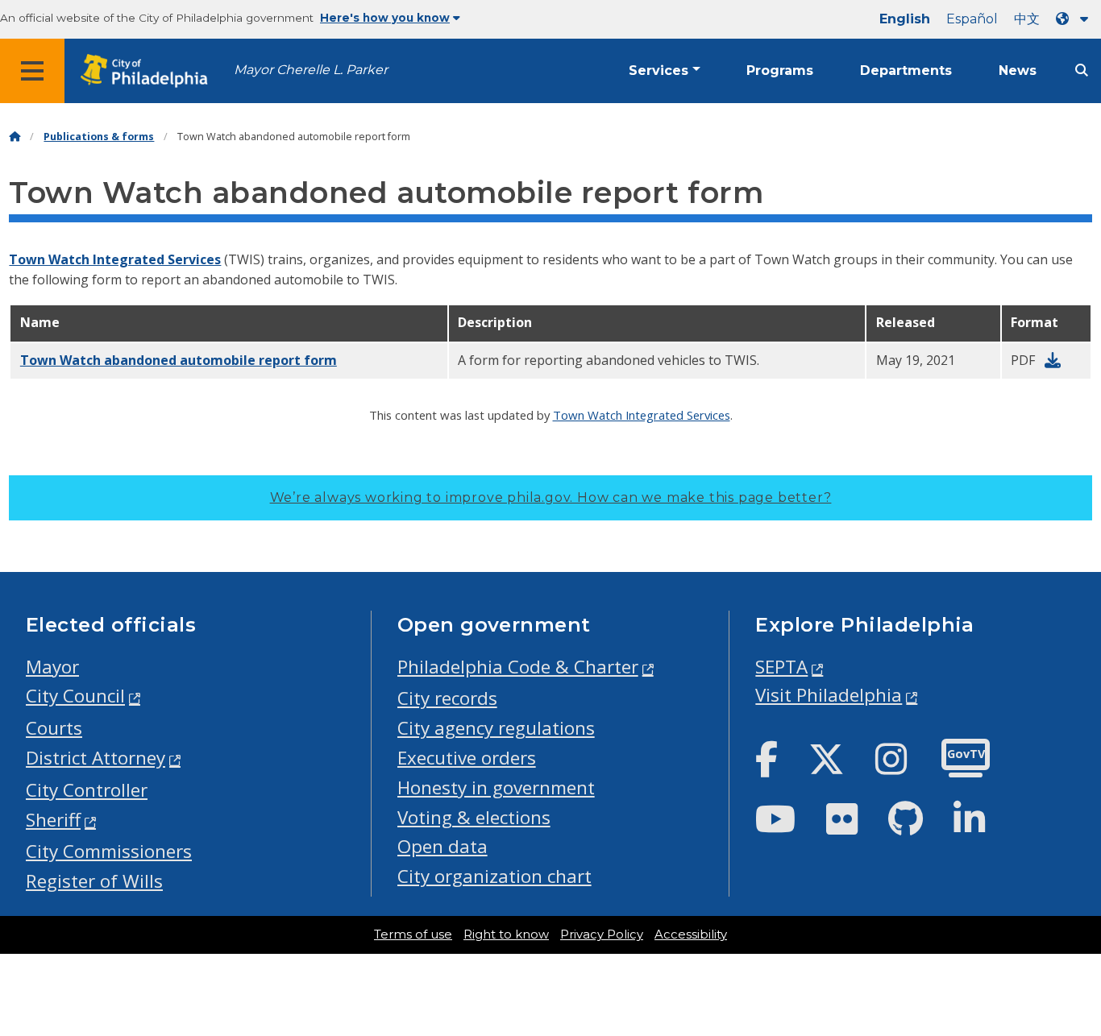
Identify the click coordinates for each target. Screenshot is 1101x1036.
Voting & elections (473, 817)
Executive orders (466, 757)
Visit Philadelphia (828, 694)
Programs (779, 70)
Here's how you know (385, 17)
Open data (442, 846)
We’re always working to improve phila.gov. (551, 497)
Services (658, 70)
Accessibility (690, 934)
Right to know (506, 934)
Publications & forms (99, 136)
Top (1065, 975)
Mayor (52, 666)
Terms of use (413, 934)
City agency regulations (496, 727)
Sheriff (53, 819)
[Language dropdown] (1075, 19)
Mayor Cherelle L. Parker (311, 69)
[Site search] (1081, 70)
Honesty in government (496, 787)
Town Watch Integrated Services (115, 259)
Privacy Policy (601, 934)
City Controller (86, 789)
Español (972, 19)
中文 (1027, 19)
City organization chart (494, 876)
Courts (54, 727)
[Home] (14, 136)
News (1018, 70)
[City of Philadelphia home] (149, 71)
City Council (75, 695)
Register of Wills (94, 880)
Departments (906, 70)
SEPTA (781, 666)
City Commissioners (109, 851)
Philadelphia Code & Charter (517, 666)
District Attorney (95, 757)
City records (447, 698)
